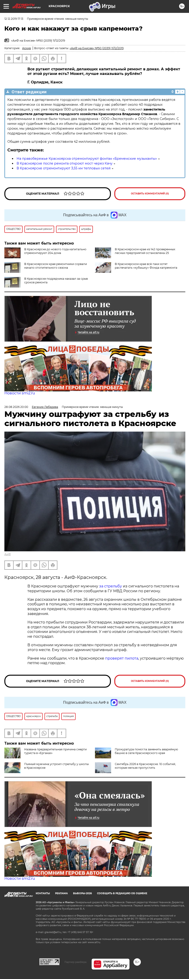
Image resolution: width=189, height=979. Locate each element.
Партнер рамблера (75, 962)
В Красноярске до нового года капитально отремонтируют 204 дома (55, 251)
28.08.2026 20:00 (16, 407)
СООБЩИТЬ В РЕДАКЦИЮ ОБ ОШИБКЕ (122, 893)
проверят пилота (121, 658)
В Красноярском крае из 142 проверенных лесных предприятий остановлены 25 (145, 251)
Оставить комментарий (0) (150, 193)
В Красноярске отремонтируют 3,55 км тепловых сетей (64, 168)
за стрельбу (110, 586)
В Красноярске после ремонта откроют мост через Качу (64, 163)
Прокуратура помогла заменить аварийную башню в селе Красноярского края (146, 751)
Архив (26, 48)
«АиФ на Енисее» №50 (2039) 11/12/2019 (97, 48)
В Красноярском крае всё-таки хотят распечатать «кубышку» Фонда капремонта (146, 265)
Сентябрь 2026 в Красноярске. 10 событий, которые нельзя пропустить (145, 765)
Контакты (43, 893)
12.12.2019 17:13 (13, 18)
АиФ (7, 554)
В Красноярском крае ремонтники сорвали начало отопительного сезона (55, 265)
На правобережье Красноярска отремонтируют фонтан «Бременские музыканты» (87, 159)
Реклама (61, 893)
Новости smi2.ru (19, 393)
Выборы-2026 (82, 893)
